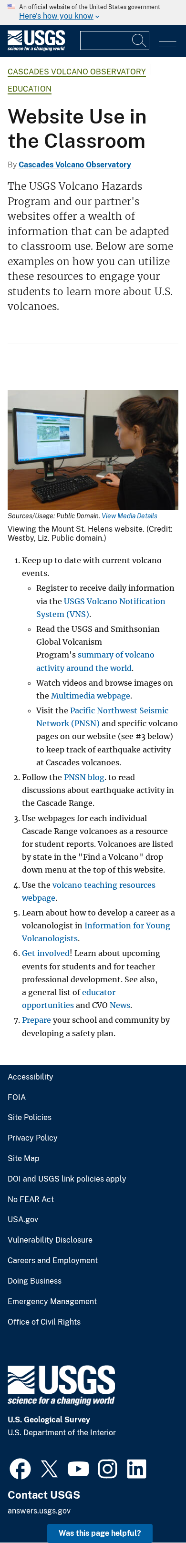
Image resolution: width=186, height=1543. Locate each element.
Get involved (46, 953)
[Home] (36, 48)
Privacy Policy (33, 1138)
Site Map (24, 1158)
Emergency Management (52, 1301)
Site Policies (30, 1117)
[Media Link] (93, 451)
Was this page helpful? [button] (100, 1533)
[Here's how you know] (93, 12)
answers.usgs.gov (39, 1510)
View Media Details (129, 516)
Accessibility (30, 1077)
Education (30, 88)
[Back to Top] (151, 1508)
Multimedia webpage (90, 695)
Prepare (36, 1020)
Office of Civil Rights (44, 1322)
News (120, 1005)
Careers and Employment (53, 1260)
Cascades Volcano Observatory (77, 71)
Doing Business (35, 1281)
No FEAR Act (31, 1199)
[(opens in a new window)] (20, 1467)
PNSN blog (84, 777)
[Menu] (167, 41)
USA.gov (23, 1219)
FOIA (17, 1097)
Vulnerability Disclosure (50, 1240)
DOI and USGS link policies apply (67, 1179)
